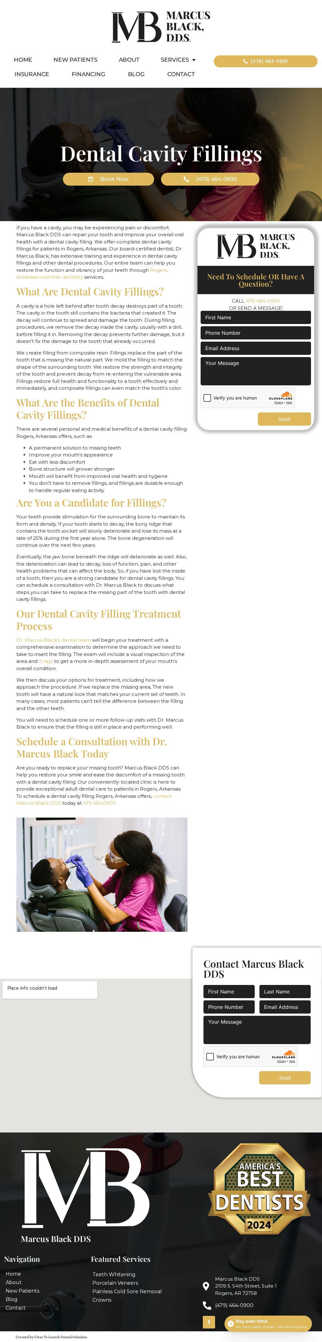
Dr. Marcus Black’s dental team (53, 640)
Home (23, 59)
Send (284, 419)
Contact (181, 74)
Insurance (31, 74)
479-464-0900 (263, 301)
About (129, 59)
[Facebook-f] (209, 1322)
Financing (88, 74)
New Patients (75, 59)
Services (175, 59)
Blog (136, 74)
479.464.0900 (99, 803)
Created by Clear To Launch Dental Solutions (51, 1336)
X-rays (46, 661)
